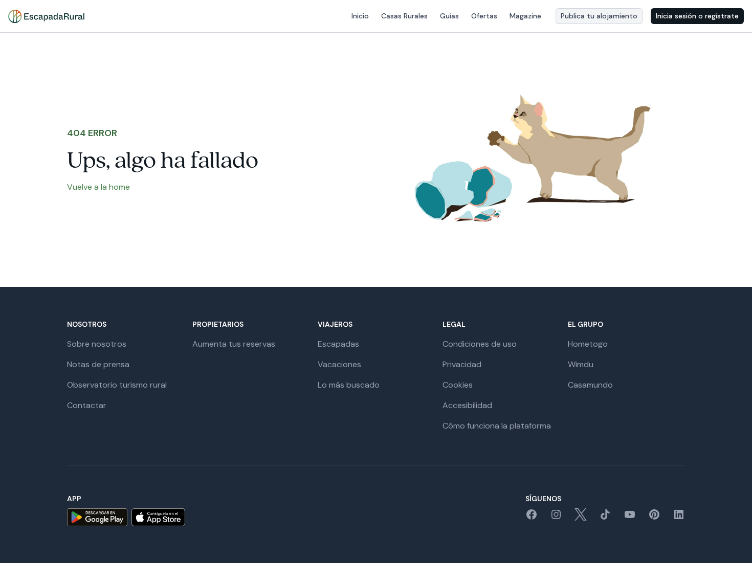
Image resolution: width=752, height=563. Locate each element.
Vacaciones (339, 364)
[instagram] (556, 517)
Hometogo (588, 344)
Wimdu (580, 364)
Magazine (525, 15)
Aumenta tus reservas (233, 344)
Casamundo (590, 384)
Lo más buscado (349, 384)
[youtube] (630, 517)
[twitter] (580, 517)
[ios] (158, 517)
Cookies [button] (458, 384)
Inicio (360, 15)
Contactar (86, 405)
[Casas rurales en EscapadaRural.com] (46, 16)
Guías (449, 15)
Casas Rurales (404, 15)
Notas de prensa (98, 364)
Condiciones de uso (480, 344)
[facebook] (531, 517)
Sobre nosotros (96, 344)
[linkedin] (679, 517)
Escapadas (338, 344)
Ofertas (484, 15)
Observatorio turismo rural (117, 384)
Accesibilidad (467, 405)
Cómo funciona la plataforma (497, 425)
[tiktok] (605, 517)
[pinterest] (654, 517)
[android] (97, 517)
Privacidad (462, 364)
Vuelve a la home (98, 187)
